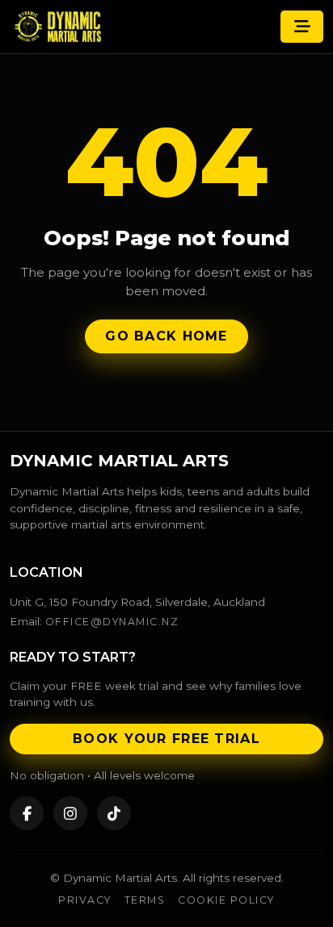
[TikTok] (114, 813)
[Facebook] (27, 813)
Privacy (84, 900)
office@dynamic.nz (112, 622)
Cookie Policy (226, 900)
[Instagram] (70, 813)
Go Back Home (166, 336)
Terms (145, 900)
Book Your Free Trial (166, 738)
